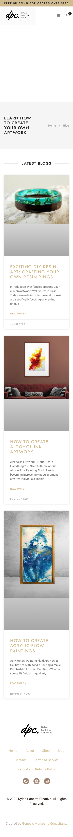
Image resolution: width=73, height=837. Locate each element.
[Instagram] (47, 781)
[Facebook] (26, 781)
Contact (20, 760)
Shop (46, 750)
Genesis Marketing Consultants (44, 823)
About (30, 750)
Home (13, 750)
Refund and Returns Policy (36, 769)
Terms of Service (46, 760)
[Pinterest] (36, 781)
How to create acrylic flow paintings (29, 646)
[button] (59, 16)
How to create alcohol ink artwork (29, 447)
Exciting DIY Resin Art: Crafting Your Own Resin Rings (34, 272)
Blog (61, 750)
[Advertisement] (36, 63)
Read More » (18, 313)
